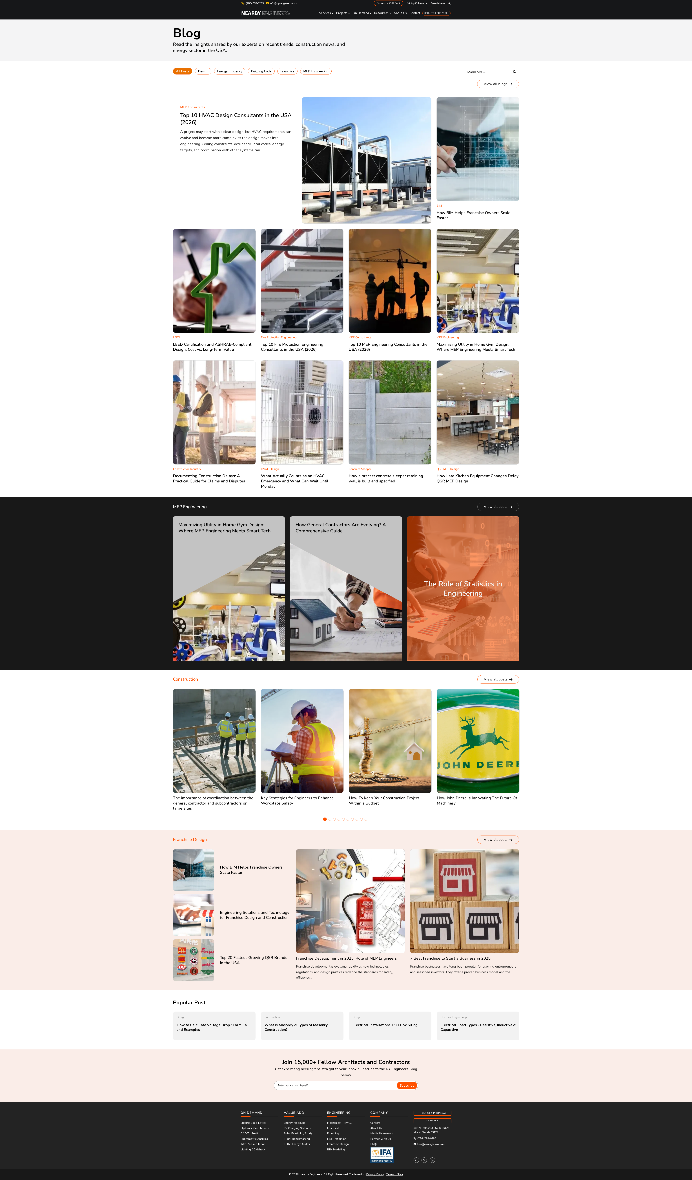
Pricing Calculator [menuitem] (417, 3)
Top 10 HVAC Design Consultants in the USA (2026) (236, 119)
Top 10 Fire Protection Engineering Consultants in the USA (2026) (292, 347)
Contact (415, 13)
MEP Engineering (316, 71)
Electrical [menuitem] (333, 1128)
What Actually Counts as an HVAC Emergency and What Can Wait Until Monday (294, 481)
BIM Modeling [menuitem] (336, 1149)
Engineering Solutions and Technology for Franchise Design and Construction (254, 915)
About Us (400, 13)
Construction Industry (187, 469)
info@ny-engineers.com (283, 3)
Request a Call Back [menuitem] (388, 3)
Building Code (261, 71)
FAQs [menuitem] (373, 1144)
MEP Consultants (192, 107)
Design (203, 71)
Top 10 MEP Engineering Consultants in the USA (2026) (388, 347)
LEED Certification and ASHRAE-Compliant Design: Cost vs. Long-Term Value (212, 347)
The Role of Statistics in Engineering (463, 588)
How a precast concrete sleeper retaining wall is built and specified (386, 478)
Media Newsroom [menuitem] (381, 1133)
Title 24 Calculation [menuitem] (253, 1144)
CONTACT (432, 1120)
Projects (341, 13)
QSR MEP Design (448, 469)
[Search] (514, 72)
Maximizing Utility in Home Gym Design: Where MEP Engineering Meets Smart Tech (476, 347)
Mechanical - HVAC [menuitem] (339, 1123)
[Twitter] (424, 1160)
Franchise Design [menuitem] (338, 1144)
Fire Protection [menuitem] (336, 1139)
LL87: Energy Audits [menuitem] (297, 1144)
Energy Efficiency (229, 71)
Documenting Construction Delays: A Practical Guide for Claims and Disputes (209, 478)
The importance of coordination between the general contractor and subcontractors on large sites (213, 803)
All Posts (182, 71)
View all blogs (496, 84)
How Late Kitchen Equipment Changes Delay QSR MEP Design (477, 478)
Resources (381, 13)
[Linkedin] (416, 1160)
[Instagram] (432, 1160)
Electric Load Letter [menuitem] (253, 1123)
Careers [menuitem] (375, 1123)
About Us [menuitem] (376, 1128)
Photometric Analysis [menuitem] (254, 1139)
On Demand (361, 13)
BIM (439, 206)
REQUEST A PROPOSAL (436, 13)
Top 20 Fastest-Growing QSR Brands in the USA (253, 960)
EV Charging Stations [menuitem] (297, 1128)
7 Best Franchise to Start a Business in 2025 (450, 958)
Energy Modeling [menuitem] (295, 1123)
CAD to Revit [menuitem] (249, 1133)
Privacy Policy (375, 1174)
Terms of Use (394, 1174)
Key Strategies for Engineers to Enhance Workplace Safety (297, 800)
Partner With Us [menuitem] (380, 1139)
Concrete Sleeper (360, 469)
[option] (214, 751)
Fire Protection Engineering (278, 337)
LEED (176, 337)
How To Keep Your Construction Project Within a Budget (384, 800)
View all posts (496, 506)
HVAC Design (270, 469)
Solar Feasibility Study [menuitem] (298, 1133)
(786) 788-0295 (254, 3)
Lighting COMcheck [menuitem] (253, 1149)
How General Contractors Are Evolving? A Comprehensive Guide (341, 528)
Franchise (287, 71)
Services (325, 13)
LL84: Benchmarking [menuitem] (297, 1139)
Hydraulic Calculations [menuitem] (255, 1128)
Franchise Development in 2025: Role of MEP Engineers (346, 958)
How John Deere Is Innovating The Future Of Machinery (477, 800)
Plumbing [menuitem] (333, 1133)
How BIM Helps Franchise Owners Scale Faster (473, 215)
